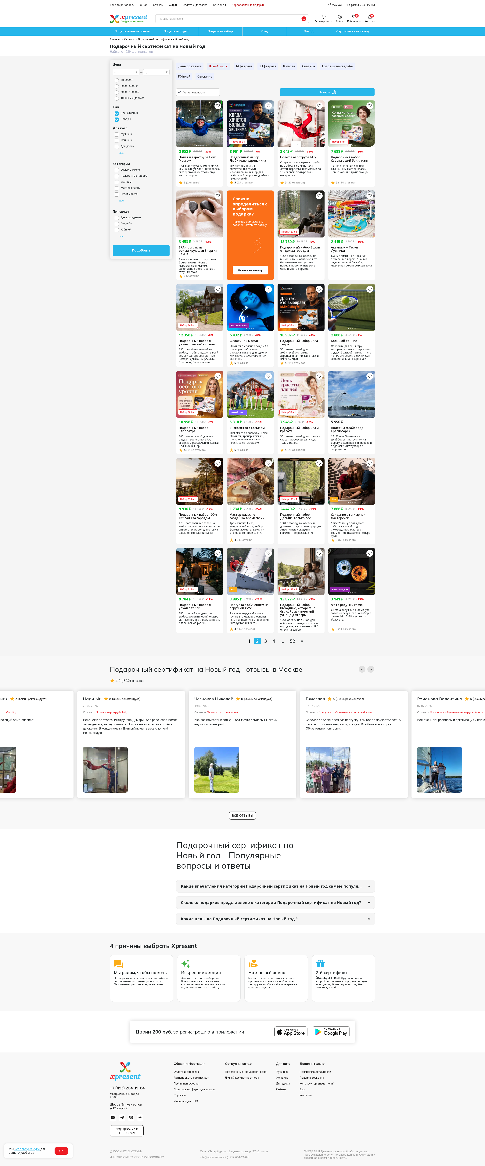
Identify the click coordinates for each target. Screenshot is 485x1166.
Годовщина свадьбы (337, 66)
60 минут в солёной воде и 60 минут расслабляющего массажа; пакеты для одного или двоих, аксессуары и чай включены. (249, 353)
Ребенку (281, 1089)
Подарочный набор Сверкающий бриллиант (350, 159)
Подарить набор (220, 31)
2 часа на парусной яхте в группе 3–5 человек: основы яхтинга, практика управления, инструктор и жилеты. (249, 618)
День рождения (190, 66)
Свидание (204, 76)
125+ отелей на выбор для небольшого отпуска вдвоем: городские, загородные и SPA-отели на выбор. (299, 624)
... (282, 641)
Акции (173, 5)
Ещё (121, 152)
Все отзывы (242, 816)
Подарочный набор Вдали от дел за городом (300, 249)
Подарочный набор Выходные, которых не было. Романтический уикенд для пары (297, 610)
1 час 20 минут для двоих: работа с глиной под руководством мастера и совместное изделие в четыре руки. (350, 530)
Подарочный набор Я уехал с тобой (195, 606)
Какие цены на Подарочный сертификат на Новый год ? (239, 918)
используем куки (27, 1149)
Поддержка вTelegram (127, 1131)
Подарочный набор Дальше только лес (295, 516)
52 (292, 641)
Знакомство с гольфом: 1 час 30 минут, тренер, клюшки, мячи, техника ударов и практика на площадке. (249, 437)
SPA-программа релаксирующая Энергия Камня (198, 251)
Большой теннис (344, 341)
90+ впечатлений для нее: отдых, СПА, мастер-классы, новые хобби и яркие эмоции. (350, 169)
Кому (264, 31)
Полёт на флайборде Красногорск (347, 429)
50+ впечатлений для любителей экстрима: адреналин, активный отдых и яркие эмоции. (299, 354)
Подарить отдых (176, 31)
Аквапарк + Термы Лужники (345, 249)
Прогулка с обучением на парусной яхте (249, 606)
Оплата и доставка (195, 5)
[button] (362, 669)
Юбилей (184, 76)
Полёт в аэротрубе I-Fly (298, 157)
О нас (143, 5)
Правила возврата (312, 1077)
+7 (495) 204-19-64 (360, 5)
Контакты (219, 5)
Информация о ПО (186, 1101)
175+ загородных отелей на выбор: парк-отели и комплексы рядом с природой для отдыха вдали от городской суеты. (199, 528)
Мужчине (282, 1072)
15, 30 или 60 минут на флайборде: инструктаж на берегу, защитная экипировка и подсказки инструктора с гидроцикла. (351, 443)
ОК (61, 1151)
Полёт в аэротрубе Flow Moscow (197, 159)
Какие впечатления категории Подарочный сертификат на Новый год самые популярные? (276, 886)
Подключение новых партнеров (246, 1072)
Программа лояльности (315, 1072)
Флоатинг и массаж (244, 341)
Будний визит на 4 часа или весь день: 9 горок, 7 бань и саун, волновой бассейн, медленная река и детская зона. (351, 260)
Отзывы (158, 5)
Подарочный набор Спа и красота (299, 429)
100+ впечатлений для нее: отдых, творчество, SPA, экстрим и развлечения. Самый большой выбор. (199, 441)
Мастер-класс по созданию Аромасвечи (247, 516)
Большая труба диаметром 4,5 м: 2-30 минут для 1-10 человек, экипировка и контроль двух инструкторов (199, 170)
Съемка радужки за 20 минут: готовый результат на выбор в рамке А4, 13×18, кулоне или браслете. (351, 614)
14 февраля (243, 66)
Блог (303, 1089)
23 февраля (267, 66)
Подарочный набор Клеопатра (193, 429)
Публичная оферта (186, 1083)
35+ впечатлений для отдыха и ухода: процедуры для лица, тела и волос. (300, 439)
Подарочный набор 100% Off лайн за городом (198, 516)
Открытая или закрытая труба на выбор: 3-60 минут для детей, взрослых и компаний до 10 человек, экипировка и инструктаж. (300, 169)
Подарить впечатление (132, 31)
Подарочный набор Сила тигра (299, 342)
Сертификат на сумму (353, 31)
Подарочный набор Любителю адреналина (248, 159)
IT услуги (180, 1095)
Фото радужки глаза (347, 605)
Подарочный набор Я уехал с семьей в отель (197, 342)
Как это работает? (122, 5)
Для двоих (283, 1083)
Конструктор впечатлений (317, 1083)
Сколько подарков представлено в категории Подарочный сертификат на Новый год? (271, 902)
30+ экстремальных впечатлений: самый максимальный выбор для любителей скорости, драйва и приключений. (250, 172)
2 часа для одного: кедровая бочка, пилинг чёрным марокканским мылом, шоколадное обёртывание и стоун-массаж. (197, 266)
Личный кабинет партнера (242, 1077)
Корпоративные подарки (248, 5)
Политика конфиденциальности (195, 1089)
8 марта (289, 66)
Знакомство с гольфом (247, 428)
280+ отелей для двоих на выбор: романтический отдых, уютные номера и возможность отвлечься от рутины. (199, 618)
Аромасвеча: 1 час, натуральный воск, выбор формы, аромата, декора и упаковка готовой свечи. (247, 528)
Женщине (282, 1077)
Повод (309, 31)
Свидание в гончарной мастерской (348, 516)
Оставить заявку (250, 270)
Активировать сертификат (191, 1077)
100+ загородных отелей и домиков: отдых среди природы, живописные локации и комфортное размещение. (301, 528)
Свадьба (308, 66)
